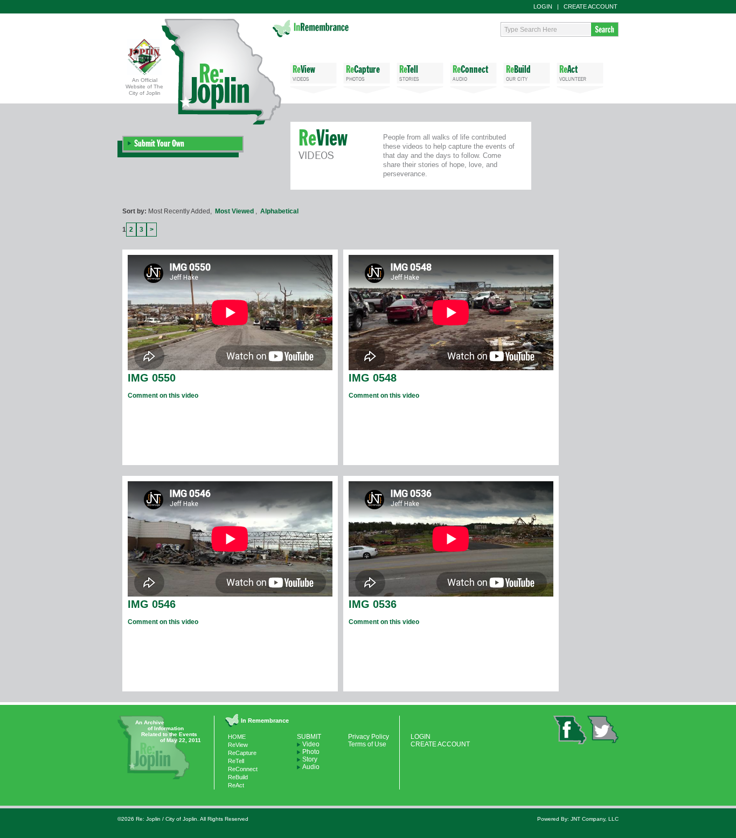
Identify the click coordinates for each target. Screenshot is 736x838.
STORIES (409, 72)
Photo (311, 752)
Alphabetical (279, 211)
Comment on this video (163, 395)
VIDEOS (304, 72)
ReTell (236, 761)
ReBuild (238, 777)
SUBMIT (309, 736)
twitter (603, 729)
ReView (238, 745)
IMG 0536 (373, 604)
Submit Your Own (159, 143)
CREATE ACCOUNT (590, 6)
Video (311, 744)
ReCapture (242, 753)
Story (309, 759)
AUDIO (470, 72)
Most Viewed (234, 211)
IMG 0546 (152, 604)
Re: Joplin (221, 71)
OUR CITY (518, 72)
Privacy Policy (368, 736)
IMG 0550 (152, 378)
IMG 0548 (373, 378)
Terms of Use (367, 744)
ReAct (236, 785)
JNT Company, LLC (595, 819)
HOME (237, 736)
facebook (570, 730)
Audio (311, 767)
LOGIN (542, 6)
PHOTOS (363, 72)
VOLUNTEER (572, 72)
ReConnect (243, 769)
